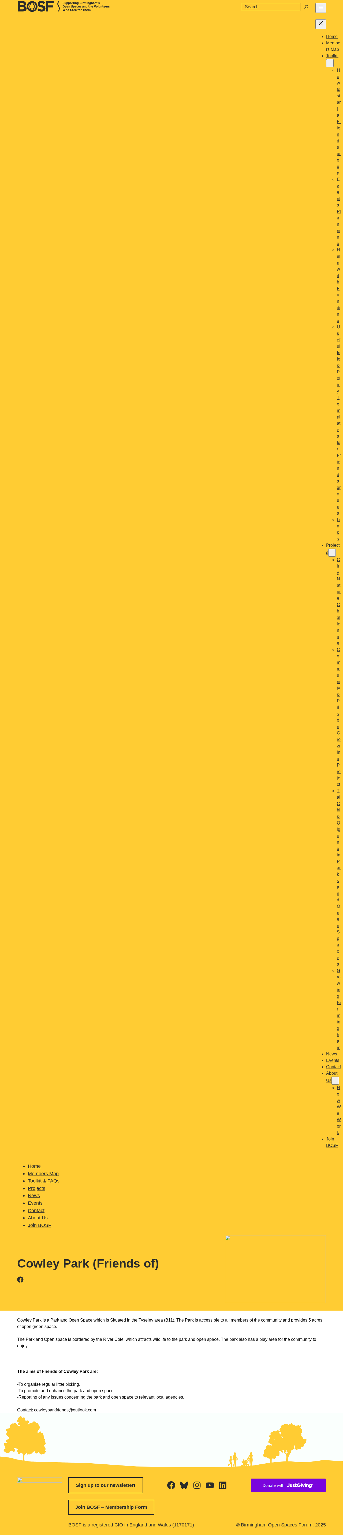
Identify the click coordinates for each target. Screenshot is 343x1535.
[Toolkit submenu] (330, 63)
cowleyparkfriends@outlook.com (65, 1410)
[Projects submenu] (332, 553)
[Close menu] (320, 24)
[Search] (306, 7)
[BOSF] (64, 10)
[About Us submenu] (335, 1081)
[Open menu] (320, 8)
